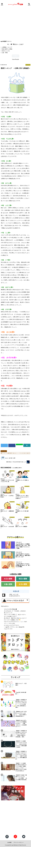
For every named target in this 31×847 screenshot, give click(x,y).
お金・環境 (5, 52)
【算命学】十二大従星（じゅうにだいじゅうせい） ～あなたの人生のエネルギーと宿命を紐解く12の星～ (21, 744)
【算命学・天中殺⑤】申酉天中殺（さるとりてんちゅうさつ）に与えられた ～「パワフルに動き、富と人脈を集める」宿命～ (21, 703)
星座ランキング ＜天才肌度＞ (21, 684)
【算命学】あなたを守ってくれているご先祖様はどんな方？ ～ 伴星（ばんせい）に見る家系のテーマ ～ (21, 723)
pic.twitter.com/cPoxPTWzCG (11, 625)
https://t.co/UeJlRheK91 (10, 621)
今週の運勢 (8, 584)
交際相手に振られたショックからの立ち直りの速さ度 (19, 453)
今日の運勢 (8, 579)
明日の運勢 (23, 579)
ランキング (4, 451)
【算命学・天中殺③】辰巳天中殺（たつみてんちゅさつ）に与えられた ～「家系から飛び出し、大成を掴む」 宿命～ (21, 733)
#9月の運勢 (12, 623)
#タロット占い (20, 621)
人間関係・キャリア (7, 47)
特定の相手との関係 (7, 49)
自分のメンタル (6, 50)
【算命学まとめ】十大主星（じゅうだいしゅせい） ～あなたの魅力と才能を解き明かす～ (21, 714)
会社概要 (9, 842)
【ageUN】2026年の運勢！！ (21, 693)
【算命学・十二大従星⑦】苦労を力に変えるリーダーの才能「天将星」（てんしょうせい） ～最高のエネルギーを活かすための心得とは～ (21, 767)
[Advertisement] (15, 21)
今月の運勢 (23, 584)
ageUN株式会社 (15, 845)
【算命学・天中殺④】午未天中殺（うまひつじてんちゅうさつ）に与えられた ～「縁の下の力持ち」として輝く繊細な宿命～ (21, 755)
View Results (15, 59)
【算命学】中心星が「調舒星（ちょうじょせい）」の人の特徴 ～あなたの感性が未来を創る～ (21, 778)
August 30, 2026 (8, 628)
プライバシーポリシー (18, 842)
